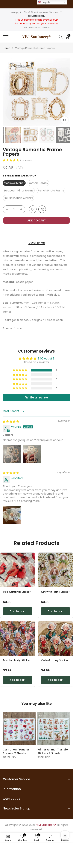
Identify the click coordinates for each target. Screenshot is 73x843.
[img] (11, 421)
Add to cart (17, 611)
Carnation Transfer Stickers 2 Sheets (16, 751)
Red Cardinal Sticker (17, 592)
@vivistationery (36, 15)
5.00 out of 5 (46, 358)
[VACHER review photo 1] (12, 454)
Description (36, 242)
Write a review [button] (36, 397)
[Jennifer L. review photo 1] (12, 515)
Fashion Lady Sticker (17, 660)
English (45, 2)
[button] (11, 160)
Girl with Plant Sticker (55, 592)
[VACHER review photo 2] (32, 454)
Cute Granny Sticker (54, 660)
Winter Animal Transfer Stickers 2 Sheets (53, 751)
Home (6, 48)
